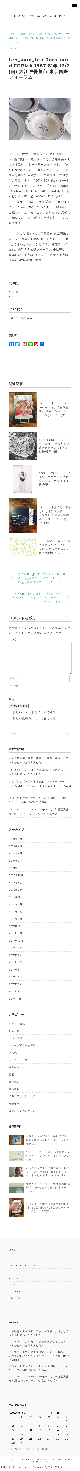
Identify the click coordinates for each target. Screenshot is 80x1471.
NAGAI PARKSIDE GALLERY (40, 16)
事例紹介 (14, 1067)
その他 (13, 1052)
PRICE (13, 1271)
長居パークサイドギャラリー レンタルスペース (31, 1459)
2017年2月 (15, 991)
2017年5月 (15, 969)
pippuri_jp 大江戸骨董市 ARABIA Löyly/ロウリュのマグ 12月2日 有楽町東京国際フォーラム (41, 578)
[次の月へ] (66, 1413)
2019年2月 (15, 860)
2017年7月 (15, 955)
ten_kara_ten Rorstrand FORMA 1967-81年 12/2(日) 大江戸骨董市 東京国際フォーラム (40, 37)
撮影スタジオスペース (22, 1110)
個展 (11, 1074)
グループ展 (15, 1038)
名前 (13, 678)
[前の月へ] (48, 1413)
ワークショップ (18, 1059)
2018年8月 (16, 896)
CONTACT (16, 1297)
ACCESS (15, 1291)
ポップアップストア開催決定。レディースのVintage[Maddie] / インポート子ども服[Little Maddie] (40, 786)
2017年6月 (15, 962)
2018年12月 (16, 875)
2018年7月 (15, 904)
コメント (15, 639)
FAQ (12, 1284)
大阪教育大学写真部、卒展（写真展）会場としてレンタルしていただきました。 (40, 760)
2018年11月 (16, 882)
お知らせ (14, 1030)
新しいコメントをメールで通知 (34, 712)
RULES (13, 1278)
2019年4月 (15, 846)
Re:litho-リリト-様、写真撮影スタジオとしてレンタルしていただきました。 (39, 772)
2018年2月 (15, 918)
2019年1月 (15, 867)
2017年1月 (15, 998)
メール (15, 685)
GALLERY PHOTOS (22, 1265)
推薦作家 (14, 1103)
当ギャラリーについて (22, 1096)
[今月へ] (57, 1413)
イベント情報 (17, 1023)
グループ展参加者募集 (22, 1045)
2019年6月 (15, 838)
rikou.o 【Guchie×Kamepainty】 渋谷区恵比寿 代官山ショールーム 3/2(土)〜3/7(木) (39, 811)
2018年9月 (16, 889)
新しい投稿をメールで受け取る (34, 718)
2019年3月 (15, 853)
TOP (12, 1258)
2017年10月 (16, 940)
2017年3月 (15, 984)
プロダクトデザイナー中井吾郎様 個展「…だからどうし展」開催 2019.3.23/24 (39, 800)
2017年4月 (15, 976)
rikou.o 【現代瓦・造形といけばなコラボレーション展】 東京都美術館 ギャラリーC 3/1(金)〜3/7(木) (55, 515)
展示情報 (14, 1081)
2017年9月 (15, 947)
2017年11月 (16, 933)
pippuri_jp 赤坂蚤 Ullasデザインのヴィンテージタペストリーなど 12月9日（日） (37, 598)
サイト (13, 699)
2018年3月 (16, 911)
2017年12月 (16, 926)
